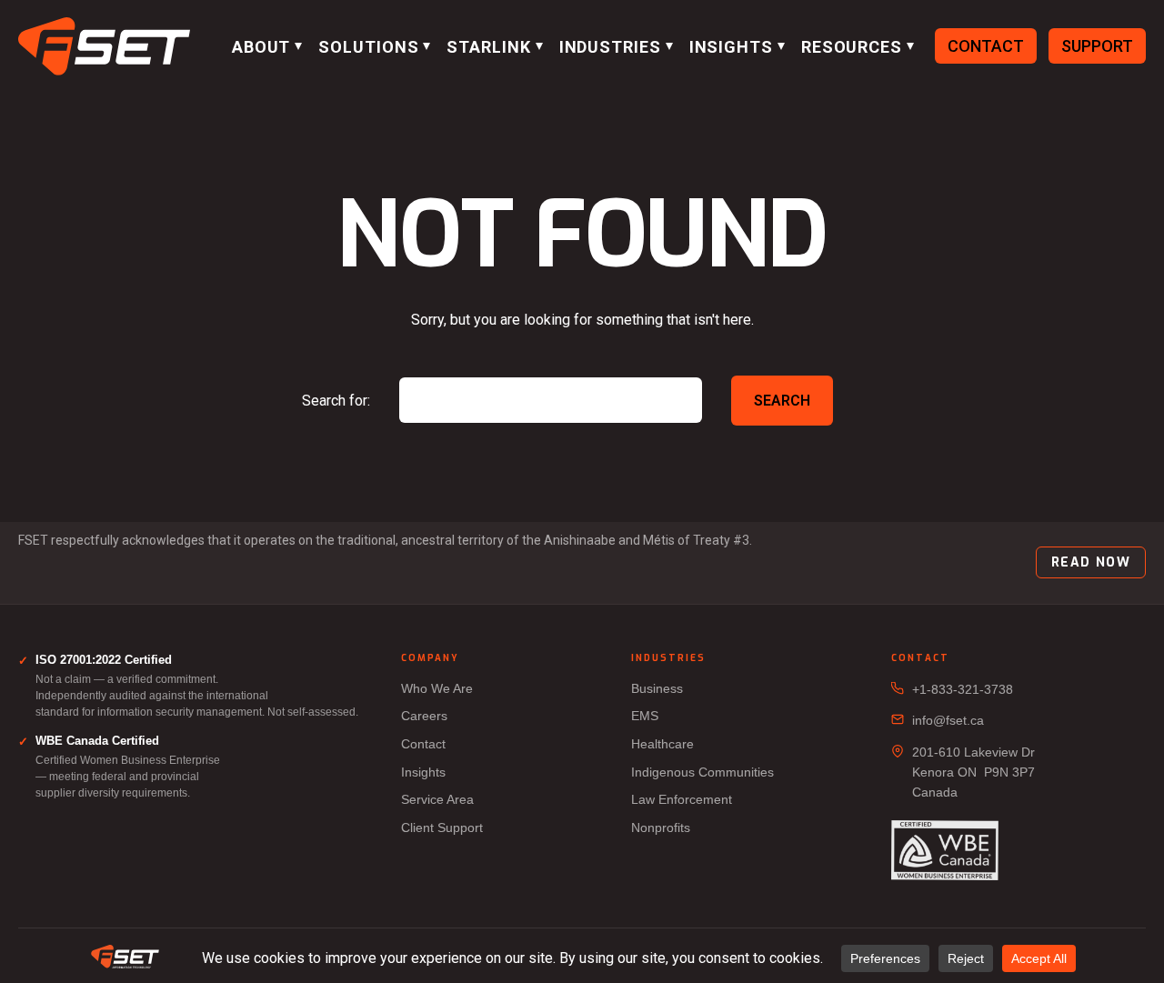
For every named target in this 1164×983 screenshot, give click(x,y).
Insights (731, 46)
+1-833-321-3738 (962, 689)
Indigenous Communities (702, 772)
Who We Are (437, 688)
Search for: (336, 400)
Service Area (437, 799)
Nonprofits (660, 827)
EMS (644, 715)
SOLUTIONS (368, 46)
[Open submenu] (298, 46)
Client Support (442, 827)
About (261, 46)
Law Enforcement (681, 799)
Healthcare (662, 744)
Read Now (1090, 562)
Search (782, 400)
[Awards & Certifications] (944, 852)
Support (1097, 45)
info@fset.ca (948, 720)
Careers (424, 715)
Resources (851, 46)
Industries (610, 46)
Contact (986, 45)
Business (657, 688)
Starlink (488, 46)
